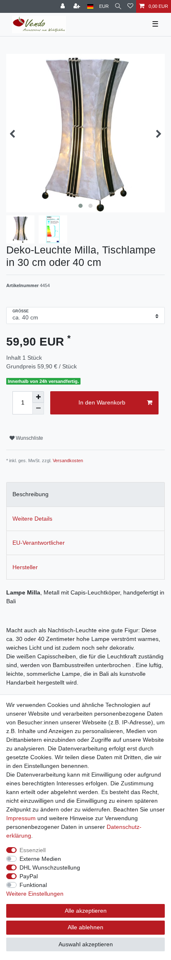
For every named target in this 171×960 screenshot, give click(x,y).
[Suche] (118, 6)
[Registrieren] (78, 6)
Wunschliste (29, 438)
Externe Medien (40, 858)
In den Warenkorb (101, 402)
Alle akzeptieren (86, 910)
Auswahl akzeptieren (86, 944)
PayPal (29, 876)
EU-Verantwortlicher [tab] (38, 542)
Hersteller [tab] (25, 567)
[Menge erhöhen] (38, 397)
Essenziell (33, 850)
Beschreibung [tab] (30, 494)
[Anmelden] (63, 6)
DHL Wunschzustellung (50, 867)
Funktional (33, 885)
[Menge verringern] (38, 408)
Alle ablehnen (85, 927)
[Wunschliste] (130, 6)
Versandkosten (68, 460)
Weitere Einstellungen (35, 893)
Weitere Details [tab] (32, 518)
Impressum (21, 818)
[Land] (90, 6)
